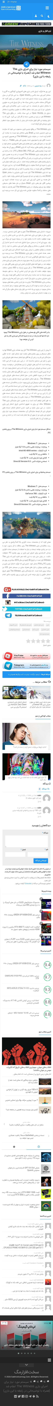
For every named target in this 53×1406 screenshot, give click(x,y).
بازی (47, 625)
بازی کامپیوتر (13, 625)
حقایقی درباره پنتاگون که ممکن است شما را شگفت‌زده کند (23, 1081)
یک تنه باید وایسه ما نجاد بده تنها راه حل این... (27, 1291)
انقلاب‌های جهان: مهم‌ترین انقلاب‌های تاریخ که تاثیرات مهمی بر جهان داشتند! (28, 1069)
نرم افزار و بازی (44, 31)
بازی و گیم (36, 629)
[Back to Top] (26, 1365)
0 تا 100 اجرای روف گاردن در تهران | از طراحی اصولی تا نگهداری (22, 1091)
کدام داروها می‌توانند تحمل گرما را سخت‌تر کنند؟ (29, 747)
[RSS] (37, 1396)
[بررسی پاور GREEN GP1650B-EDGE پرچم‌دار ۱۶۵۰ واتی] (46, 916)
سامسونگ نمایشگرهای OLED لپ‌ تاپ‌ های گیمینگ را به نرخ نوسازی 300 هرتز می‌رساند (21, 904)
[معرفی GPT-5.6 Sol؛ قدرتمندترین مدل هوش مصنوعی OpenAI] (46, 1169)
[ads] (26, 24)
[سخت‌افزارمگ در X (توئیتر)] (19, 1396)
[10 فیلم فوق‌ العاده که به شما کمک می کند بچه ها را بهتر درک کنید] (26, 766)
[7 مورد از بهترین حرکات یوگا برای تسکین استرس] (45, 1100)
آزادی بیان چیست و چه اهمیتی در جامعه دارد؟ (22, 1109)
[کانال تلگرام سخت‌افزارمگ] (30, 1396)
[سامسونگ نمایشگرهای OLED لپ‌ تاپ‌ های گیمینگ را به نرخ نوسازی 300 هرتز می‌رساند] (46, 904)
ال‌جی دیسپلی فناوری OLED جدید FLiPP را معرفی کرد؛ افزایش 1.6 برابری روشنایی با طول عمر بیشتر (22, 940)
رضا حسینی (38, 86)
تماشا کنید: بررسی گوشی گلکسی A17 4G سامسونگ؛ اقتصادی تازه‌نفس (21, 1002)
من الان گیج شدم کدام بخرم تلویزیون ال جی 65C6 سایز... (23, 1299)
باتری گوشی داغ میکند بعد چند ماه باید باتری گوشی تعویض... (25, 1228)
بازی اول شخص (39, 625)
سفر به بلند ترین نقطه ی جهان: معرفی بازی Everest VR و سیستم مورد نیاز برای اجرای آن (40, 705)
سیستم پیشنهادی (14, 629)
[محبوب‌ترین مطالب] (14, 1147)
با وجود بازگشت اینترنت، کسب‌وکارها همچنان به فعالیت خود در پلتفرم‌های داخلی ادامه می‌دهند (24, 675)
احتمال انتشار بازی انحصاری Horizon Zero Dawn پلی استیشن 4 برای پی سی (17, 705)
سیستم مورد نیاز (44, 634)
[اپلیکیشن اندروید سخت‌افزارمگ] (33, 1396)
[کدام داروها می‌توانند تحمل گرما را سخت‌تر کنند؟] (26, 736)
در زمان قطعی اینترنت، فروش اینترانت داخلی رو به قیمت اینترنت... (23, 1257)
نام (46, 849)
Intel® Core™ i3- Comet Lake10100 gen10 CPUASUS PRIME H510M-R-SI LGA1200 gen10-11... (22, 1246)
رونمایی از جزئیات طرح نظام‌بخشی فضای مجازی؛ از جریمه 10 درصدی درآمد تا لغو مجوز (22, 1157)
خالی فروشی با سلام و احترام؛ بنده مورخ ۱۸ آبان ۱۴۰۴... (24, 1236)
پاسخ (39, 801)
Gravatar (28, 883)
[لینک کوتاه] (20, 86)
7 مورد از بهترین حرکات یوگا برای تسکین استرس (21, 1100)
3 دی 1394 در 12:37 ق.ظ (26, 808)
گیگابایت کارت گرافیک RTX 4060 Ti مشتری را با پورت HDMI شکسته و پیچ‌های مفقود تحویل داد (21, 928)
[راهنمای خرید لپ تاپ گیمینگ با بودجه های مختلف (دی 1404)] (26, 1335)
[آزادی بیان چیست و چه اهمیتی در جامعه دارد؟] (45, 1109)
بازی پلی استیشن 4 (25, 625)
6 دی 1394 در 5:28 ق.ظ (26, 795)
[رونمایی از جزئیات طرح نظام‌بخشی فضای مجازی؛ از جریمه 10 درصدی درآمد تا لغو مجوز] (46, 1157)
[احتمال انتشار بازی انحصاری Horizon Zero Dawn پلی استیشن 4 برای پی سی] (14, 692)
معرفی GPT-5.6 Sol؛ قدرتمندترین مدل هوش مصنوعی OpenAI (23, 1169)
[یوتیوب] (26, 656)
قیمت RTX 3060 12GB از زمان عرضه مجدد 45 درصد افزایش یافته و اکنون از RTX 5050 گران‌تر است (20, 1193)
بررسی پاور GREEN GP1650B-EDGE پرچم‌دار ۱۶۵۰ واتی (22, 916)
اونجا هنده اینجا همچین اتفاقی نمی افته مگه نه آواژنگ (24, 1282)
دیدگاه (43, 789)
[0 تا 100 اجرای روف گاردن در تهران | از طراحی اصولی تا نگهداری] (45, 1091)
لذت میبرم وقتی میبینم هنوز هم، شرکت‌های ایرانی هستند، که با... (22, 1309)
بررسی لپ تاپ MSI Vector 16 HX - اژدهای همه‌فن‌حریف (23, 1014)
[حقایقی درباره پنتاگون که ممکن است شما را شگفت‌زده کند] (45, 1081)
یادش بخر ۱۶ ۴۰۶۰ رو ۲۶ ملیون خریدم (30, 1274)
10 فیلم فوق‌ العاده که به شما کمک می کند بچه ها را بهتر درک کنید (27, 778)
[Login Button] (36, 16)
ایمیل (23, 849)
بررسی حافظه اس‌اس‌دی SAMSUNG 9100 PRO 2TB (22, 977)
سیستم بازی (26, 629)
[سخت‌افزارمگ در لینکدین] (15, 1396)
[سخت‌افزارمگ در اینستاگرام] (26, 1396)
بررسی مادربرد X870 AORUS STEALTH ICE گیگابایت (23, 989)
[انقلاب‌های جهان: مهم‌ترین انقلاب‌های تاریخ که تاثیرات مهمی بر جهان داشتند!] (26, 1051)
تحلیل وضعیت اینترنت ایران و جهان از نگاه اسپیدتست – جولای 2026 (21, 1206)
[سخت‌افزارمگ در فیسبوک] (23, 1396)
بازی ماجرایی (45, 629)
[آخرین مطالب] (38, 1147)
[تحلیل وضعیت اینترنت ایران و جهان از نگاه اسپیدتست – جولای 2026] (46, 1206)
